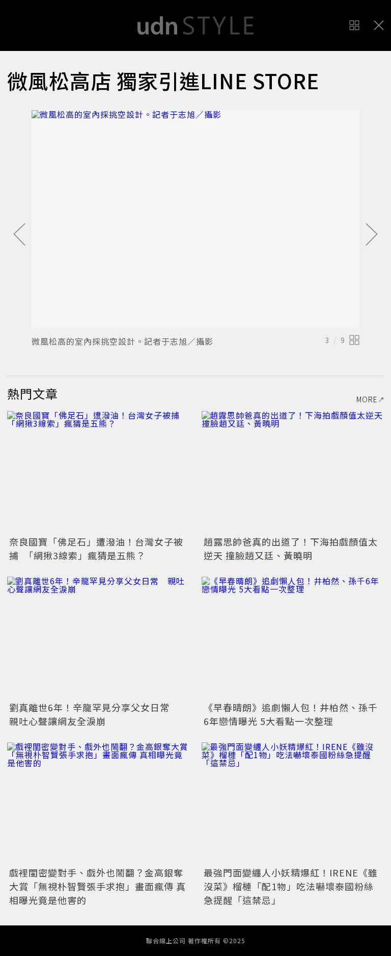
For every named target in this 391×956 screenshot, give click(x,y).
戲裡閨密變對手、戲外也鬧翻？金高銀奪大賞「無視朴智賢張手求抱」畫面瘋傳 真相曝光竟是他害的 (97, 886)
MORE (367, 399)
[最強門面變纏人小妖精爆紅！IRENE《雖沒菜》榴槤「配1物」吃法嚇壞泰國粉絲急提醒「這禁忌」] (293, 803)
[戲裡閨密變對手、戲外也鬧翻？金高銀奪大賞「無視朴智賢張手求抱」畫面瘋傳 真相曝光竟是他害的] (98, 803)
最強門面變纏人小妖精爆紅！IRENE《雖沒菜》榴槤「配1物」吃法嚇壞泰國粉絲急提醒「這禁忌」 (291, 886)
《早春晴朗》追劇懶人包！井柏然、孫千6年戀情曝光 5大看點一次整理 (291, 714)
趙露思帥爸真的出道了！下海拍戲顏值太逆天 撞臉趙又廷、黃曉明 (291, 548)
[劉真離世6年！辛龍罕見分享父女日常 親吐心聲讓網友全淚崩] (98, 638)
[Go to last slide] (19, 235)
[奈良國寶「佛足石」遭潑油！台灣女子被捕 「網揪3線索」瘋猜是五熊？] (98, 472)
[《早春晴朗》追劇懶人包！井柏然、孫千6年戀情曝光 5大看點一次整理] (293, 638)
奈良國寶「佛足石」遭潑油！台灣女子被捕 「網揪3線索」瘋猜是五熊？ (96, 548)
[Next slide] (371, 235)
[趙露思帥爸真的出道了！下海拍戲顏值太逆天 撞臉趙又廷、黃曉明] (293, 472)
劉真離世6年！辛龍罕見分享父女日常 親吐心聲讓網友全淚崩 (94, 714)
